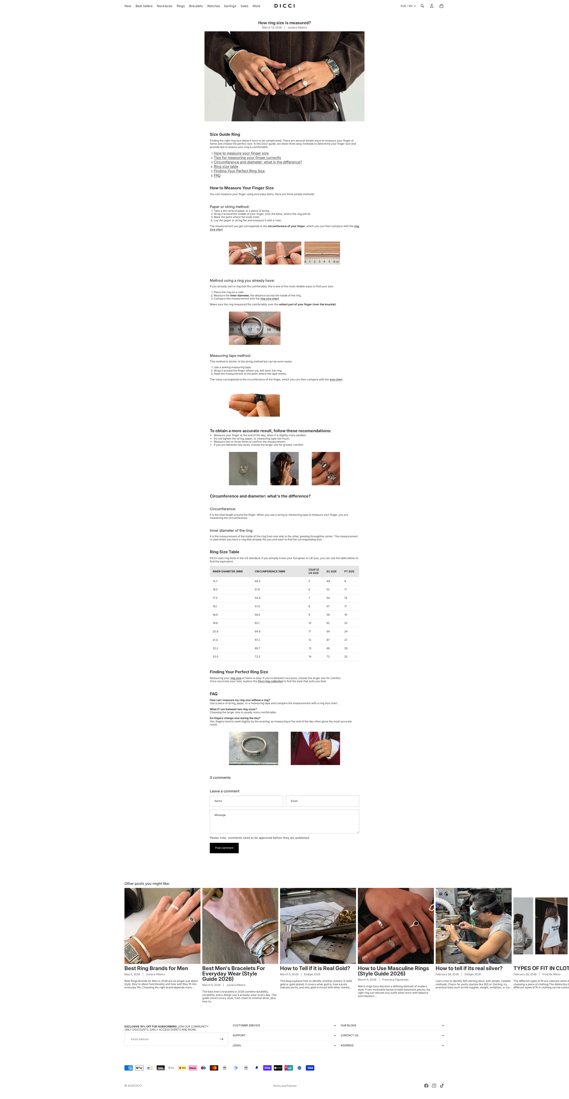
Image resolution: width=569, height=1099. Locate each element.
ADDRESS (347, 1045)
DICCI (138, 1085)
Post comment (224, 847)
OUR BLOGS (348, 1025)
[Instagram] (434, 1085)
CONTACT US (350, 1035)
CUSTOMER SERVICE (246, 1025)
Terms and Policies (285, 1085)
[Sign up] (221, 1039)
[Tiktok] (442, 1085)
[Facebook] (426, 1085)
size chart (336, 379)
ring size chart (269, 298)
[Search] (422, 6)
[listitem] (256, 6)
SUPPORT (239, 1035)
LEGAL (237, 1045)
